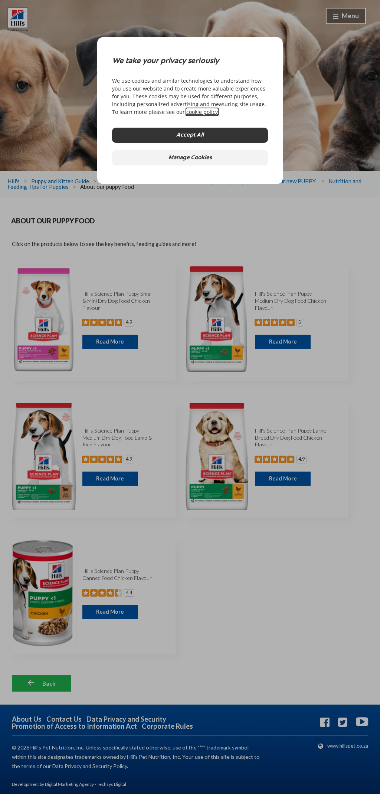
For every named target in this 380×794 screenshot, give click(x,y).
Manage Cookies (190, 158)
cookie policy (202, 111)
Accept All (190, 135)
